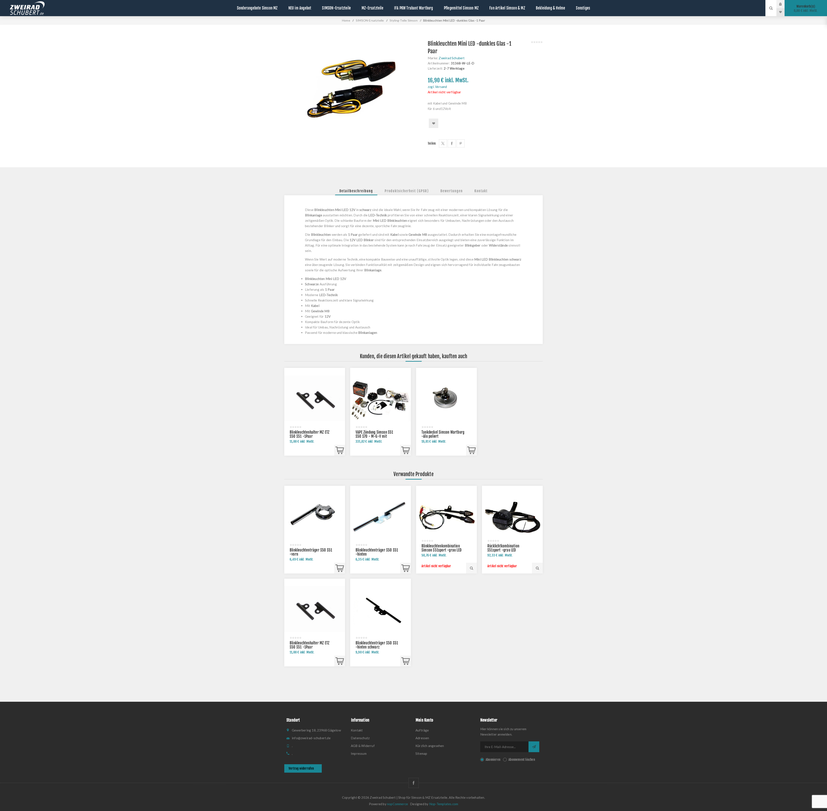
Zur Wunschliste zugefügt (433, 123)
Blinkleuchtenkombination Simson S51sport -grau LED (441, 548)
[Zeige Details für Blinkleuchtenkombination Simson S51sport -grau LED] (446, 516)
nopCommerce (397, 804)
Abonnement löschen (521, 760)
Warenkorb (806, 8)
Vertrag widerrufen (301, 768)
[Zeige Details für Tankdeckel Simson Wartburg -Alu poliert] (446, 398)
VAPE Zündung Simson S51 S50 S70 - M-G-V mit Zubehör (374, 436)
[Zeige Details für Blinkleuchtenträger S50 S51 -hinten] (380, 516)
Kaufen (339, 450)
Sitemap (421, 753)
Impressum (359, 753)
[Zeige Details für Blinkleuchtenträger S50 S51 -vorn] (314, 516)
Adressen (422, 738)
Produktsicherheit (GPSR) (407, 191)
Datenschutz (360, 738)
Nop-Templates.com (443, 804)
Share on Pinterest (461, 143)
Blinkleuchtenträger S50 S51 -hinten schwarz (377, 645)
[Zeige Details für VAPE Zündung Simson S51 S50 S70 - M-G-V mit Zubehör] (380, 398)
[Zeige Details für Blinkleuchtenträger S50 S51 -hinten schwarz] (380, 609)
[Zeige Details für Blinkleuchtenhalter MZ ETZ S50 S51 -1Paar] (314, 398)
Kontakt (481, 191)
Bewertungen (451, 191)
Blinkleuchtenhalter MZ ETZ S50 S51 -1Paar (309, 434)
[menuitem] (381, 730)
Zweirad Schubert (452, 58)
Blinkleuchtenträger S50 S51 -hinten (377, 552)
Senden (534, 746)
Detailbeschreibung (356, 191)
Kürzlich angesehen (429, 746)
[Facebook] (414, 783)
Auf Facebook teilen (452, 143)
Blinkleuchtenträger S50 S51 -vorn (311, 552)
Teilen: (432, 143)
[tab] (356, 191)
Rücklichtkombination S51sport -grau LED (503, 548)
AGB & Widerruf (363, 746)
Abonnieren (493, 760)
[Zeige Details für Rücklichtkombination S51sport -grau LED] (512, 516)
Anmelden (784, 4)
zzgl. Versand (437, 87)
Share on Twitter (443, 143)
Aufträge (422, 730)
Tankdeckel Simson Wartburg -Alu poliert (442, 434)
